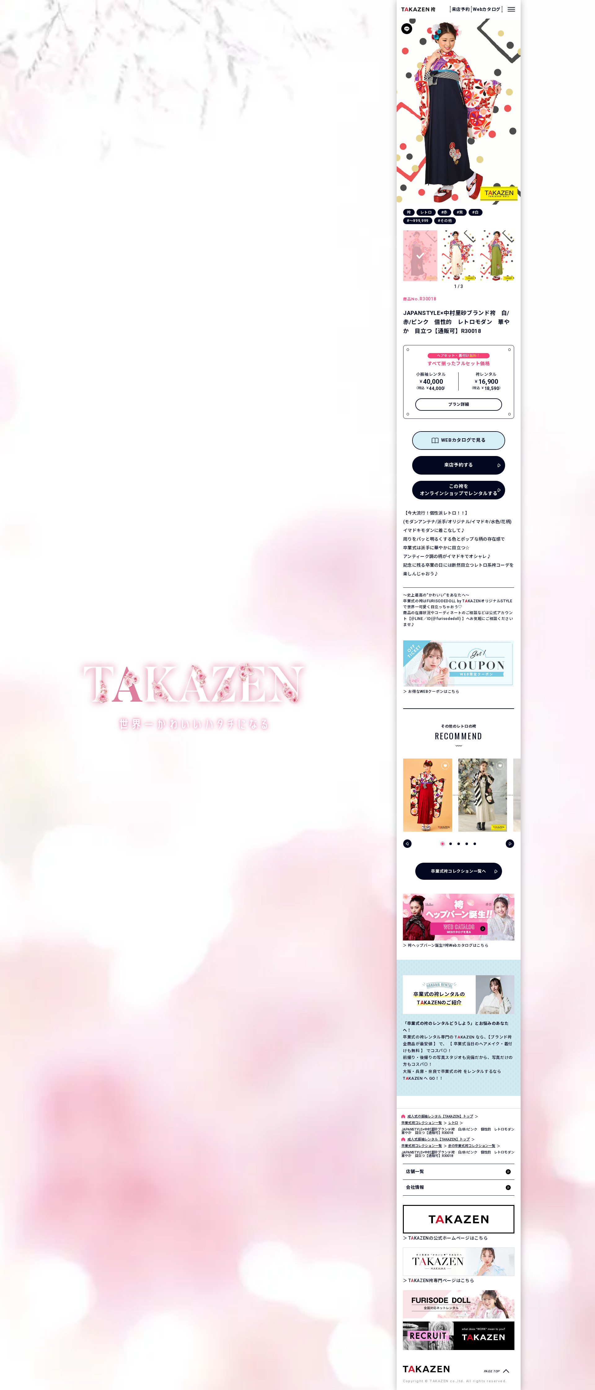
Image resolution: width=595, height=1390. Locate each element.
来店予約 (461, 9)
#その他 (445, 221)
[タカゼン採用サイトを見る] (458, 1335)
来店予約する (458, 465)
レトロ (426, 212)
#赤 (444, 212)
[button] (514, 111)
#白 (475, 212)
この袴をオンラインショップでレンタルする (458, 490)
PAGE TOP (492, 1371)
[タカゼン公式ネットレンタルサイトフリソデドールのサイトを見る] (458, 1304)
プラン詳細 (458, 404)
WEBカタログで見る (463, 440)
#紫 (460, 212)
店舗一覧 (415, 1171)
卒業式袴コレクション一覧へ (458, 871)
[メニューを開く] (511, 9)
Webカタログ (486, 9)
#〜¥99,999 (418, 221)
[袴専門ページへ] (426, 1368)
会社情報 (415, 1187)
